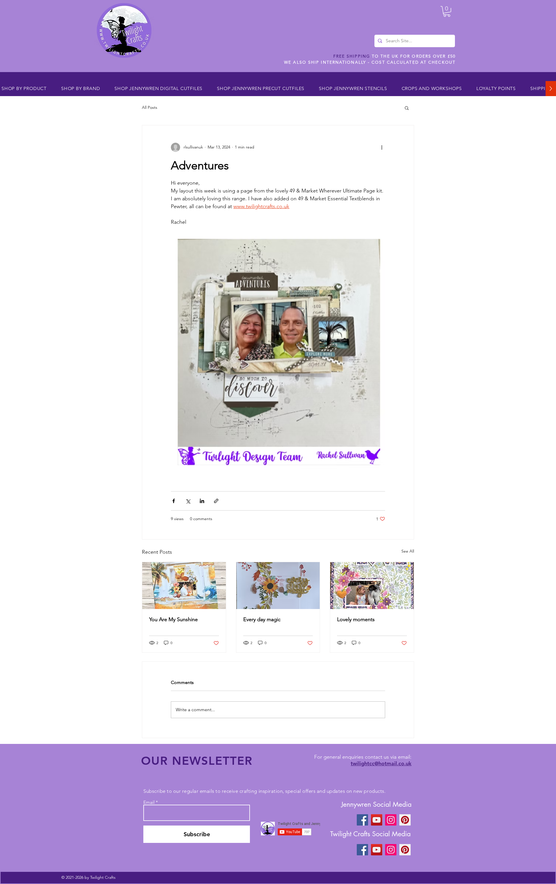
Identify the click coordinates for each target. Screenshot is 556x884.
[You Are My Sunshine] (184, 585)
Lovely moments (356, 619)
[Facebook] (362, 820)
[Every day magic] (278, 585)
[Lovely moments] (372, 585)
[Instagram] (390, 820)
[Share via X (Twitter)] (188, 501)
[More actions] (381, 147)
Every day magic (262, 619)
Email (149, 802)
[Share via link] (216, 501)
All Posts (149, 107)
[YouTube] (376, 820)
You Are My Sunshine (173, 619)
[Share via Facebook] (173, 501)
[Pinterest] (405, 820)
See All (407, 551)
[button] (446, 11)
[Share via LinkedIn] (202, 501)
